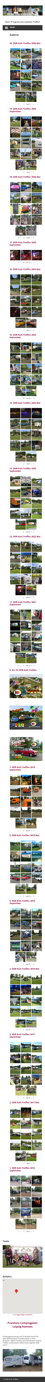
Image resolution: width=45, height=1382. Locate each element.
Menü (12, 27)
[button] (16, 1291)
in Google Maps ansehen (22, 1314)
